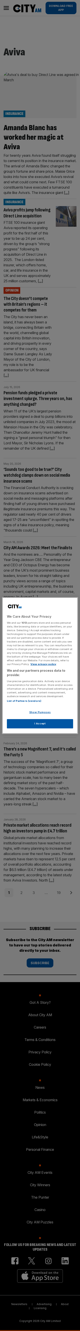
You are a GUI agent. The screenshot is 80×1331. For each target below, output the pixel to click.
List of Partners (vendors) (24, 700)
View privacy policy (43, 664)
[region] (40, 665)
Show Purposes (40, 712)
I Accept (40, 723)
